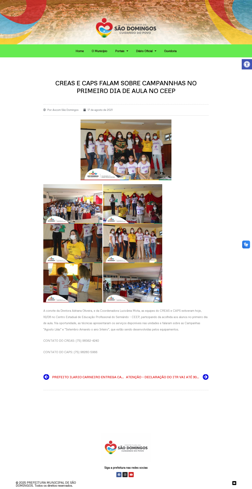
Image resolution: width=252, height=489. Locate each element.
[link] (247, 64)
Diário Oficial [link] (144, 51)
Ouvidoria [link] (170, 51)
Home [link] (80, 51)
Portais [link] (119, 51)
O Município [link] (99, 51)
